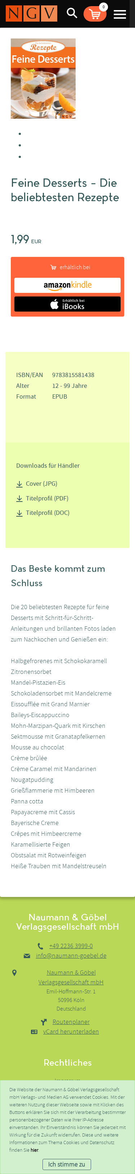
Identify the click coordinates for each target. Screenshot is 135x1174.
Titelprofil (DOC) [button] (47, 513)
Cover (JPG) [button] (41, 484)
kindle (67, 285)
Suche (72, 13)
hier (34, 1150)
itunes (67, 304)
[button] (95, 14)
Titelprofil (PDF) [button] (47, 498)
